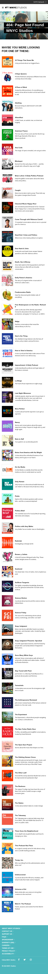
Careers (5, 945)
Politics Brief (20, 511)
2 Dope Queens (21, 74)
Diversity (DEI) (8, 942)
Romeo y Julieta (21, 554)
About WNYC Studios (11, 928)
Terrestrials (19, 685)
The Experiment (21, 714)
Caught (18, 190)
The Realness (20, 786)
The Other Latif (20, 773)
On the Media (20, 467)
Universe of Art (20, 889)
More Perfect (20, 409)
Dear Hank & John (22, 248)
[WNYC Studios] (18, 8)
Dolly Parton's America (23, 278)
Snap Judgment (21, 626)
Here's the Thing (21, 336)
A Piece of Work (21, 87)
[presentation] (7, 67)
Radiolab (18, 541)
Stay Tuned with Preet (23, 671)
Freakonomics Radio (23, 292)
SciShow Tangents (22, 582)
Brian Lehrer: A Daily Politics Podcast (29, 176)
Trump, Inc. (19, 860)
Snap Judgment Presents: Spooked (28, 641)
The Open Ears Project (23, 745)
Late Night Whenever (23, 393)
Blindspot (18, 161)
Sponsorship (7, 940)
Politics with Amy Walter (24, 526)
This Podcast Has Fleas (24, 845)
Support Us (7, 934)
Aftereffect (19, 117)
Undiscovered (20, 875)
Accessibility (8, 954)
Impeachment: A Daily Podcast (26, 365)
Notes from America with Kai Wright (28, 452)
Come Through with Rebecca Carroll (29, 219)
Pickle (17, 496)
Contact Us (7, 931)
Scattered (18, 569)
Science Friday (20, 612)
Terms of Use (8, 948)
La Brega (18, 381)
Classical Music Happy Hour (25, 204)
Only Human (19, 481)
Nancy (17, 422)
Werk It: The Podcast (23, 904)
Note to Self (19, 439)
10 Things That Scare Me (24, 60)
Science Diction (21, 598)
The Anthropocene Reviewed (26, 700)
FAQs (4, 937)
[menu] (3, 8)
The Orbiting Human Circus (25, 757)
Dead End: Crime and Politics (26, 235)
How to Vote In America (23, 350)
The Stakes (19, 803)
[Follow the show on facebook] (18, 960)
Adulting (18, 103)
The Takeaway (20, 815)
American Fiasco (21, 131)
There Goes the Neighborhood (26, 831)
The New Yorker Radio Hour (25, 729)
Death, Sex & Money (22, 262)
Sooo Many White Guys (24, 655)
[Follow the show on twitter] (25, 960)
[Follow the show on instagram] (31, 960)
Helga (17, 321)
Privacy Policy (8, 951)
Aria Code (18, 148)
